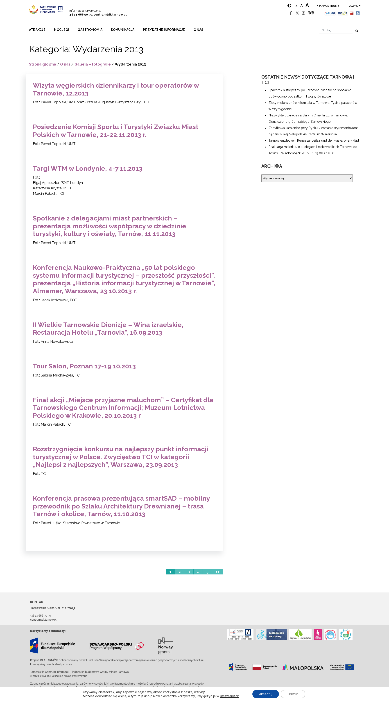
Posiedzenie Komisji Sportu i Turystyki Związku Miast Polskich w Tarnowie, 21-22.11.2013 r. (115, 130)
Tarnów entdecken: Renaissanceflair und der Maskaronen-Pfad (314, 140)
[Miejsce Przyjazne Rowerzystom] (271, 634)
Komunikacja (122, 30)
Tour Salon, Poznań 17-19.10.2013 (84, 366)
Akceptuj (265, 694)
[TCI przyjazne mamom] (318, 634)
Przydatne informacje (164, 30)
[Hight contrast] (289, 6)
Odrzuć (293, 694)
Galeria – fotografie (93, 64)
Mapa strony (329, 5)
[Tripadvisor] (311, 13)
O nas (199, 30)
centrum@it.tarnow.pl (110, 14)
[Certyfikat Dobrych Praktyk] (346, 634)
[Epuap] (330, 13)
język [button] (353, 5)
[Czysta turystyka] (300, 634)
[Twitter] (297, 13)
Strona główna (42, 64)
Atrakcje (37, 30)
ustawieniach (229, 696)
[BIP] (352, 13)
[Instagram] (303, 13)
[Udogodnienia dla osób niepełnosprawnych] (358, 13)
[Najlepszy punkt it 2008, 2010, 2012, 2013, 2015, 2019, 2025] (240, 634)
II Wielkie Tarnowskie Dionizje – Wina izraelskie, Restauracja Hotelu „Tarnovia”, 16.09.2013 (108, 328)
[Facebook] (291, 13)
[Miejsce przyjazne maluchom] (330, 634)
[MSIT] (342, 13)
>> (218, 571)
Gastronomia (90, 30)
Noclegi (61, 30)
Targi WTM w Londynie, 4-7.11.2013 (87, 168)
